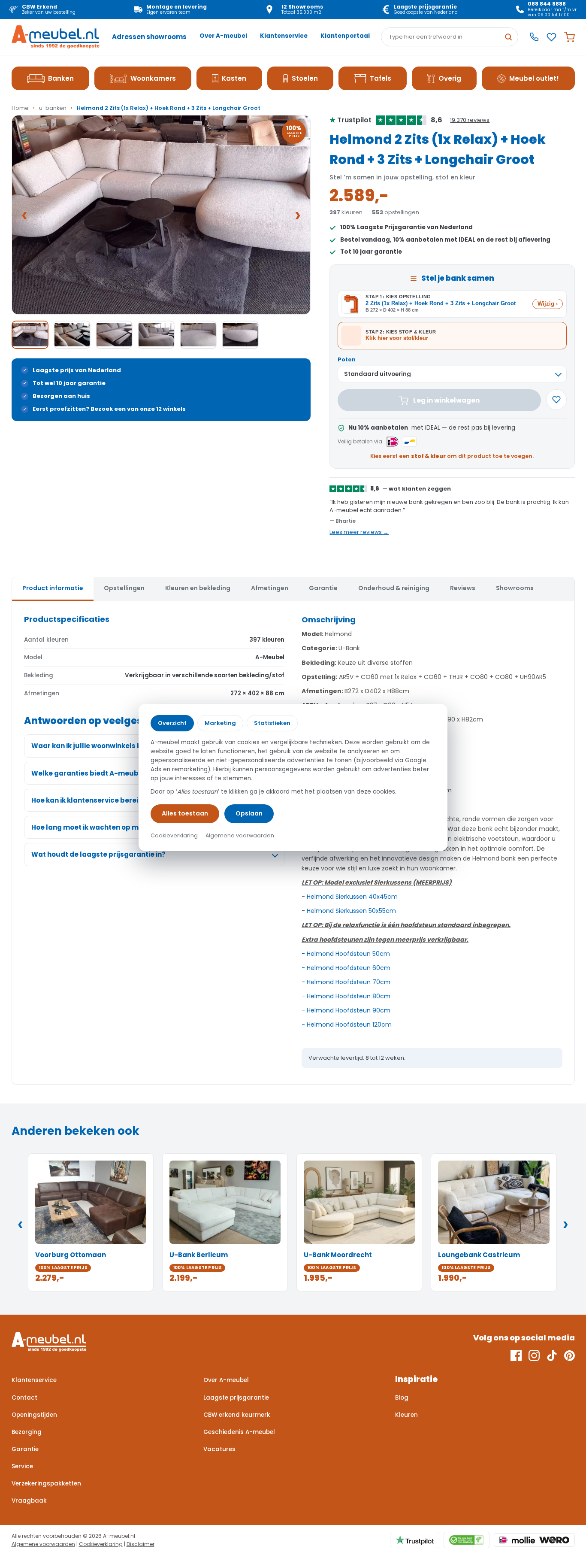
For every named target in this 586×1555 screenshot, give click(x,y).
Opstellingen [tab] (124, 588)
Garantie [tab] (323, 588)
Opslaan (249, 813)
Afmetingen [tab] (269, 588)
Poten (347, 359)
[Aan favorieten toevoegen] (556, 399)
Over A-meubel (223, 36)
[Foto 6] (240, 335)
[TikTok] (552, 1355)
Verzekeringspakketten (46, 1483)
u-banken (52, 108)
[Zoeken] (508, 37)
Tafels (380, 78)
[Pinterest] (569, 1355)
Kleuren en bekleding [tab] (197, 588)
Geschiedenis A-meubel (239, 1432)
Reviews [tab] (462, 588)
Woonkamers (153, 78)
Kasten (234, 78)
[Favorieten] (551, 37)
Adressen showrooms (149, 36)
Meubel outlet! (534, 78)
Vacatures (219, 1449)
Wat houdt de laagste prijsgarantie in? (98, 854)
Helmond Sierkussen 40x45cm (352, 896)
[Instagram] (534, 1355)
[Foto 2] (72, 335)
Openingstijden (34, 1415)
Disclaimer (140, 1544)
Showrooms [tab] (515, 588)
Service (22, 1466)
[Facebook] (516, 1355)
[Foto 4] (156, 335)
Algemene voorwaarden (43, 1544)
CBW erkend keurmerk (236, 1415)
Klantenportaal (345, 36)
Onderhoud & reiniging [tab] (393, 588)
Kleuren (406, 1415)
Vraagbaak (29, 1501)
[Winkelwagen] (569, 37)
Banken (61, 78)
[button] (161, 214)
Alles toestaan (185, 813)
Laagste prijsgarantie (236, 1398)
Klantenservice (284, 36)
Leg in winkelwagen (446, 400)
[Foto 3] (114, 335)
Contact (24, 1398)
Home (20, 108)
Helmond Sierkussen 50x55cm (351, 910)
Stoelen (305, 78)
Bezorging (27, 1432)
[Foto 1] (30, 335)
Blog (401, 1398)
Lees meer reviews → (359, 532)
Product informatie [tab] (52, 588)
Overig (449, 78)
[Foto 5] (198, 335)
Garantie (25, 1449)
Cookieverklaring (101, 1544)
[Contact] (534, 37)
